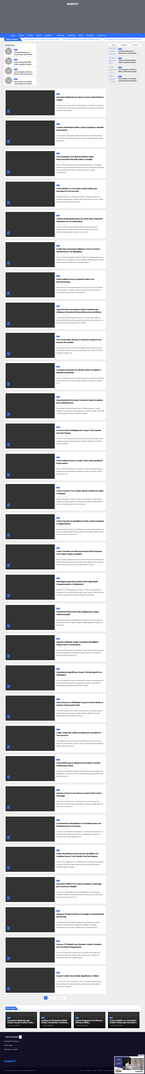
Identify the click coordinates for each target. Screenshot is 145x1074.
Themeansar (32, 1070)
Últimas (114, 45)
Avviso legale (8, 1045)
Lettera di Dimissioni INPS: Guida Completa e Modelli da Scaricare (23, 64)
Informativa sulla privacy (11, 1041)
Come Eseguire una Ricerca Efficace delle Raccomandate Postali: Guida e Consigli (23, 74)
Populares (124, 45)
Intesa (21, 35)
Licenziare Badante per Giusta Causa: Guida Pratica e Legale (23, 54)
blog (15, 49)
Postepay (60, 35)
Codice (30, 35)
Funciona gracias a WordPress (11, 1070)
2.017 (59, 998)
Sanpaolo (71, 35)
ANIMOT (72, 4)
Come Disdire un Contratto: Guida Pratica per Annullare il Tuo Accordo (23, 84)
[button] (140, 35)
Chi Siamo (90, 35)
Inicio (13, 35)
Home (81, 1070)
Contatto (102, 35)
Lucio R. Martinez (63, 103)
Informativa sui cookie (10, 1049)
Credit (39, 35)
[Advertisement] (72, 18)
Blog (81, 35)
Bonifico (48, 35)
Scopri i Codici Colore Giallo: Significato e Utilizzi (77, 976)
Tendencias (135, 45)
